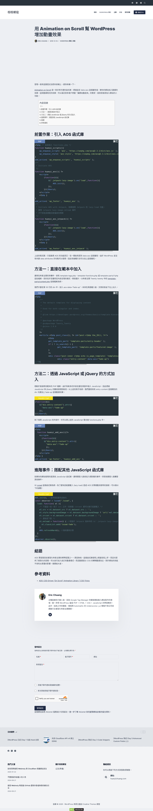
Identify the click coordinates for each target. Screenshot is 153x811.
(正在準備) (59, 769)
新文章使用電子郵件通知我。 (49, 691)
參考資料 (44, 123)
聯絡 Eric (141, 12)
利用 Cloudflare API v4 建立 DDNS (63, 739)
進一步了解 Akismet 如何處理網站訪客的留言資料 (89, 712)
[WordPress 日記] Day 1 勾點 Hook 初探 (23, 740)
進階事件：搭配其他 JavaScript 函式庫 (55, 117)
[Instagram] (141, 3)
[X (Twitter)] (136, 3)
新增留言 (40, 664)
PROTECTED (79, 809)
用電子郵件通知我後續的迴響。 (49, 685)
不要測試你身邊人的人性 (17, 777)
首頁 (95, 12)
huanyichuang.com (118, 778)
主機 (115, 12)
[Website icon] (50, 614)
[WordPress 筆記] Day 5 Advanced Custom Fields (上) (127, 739)
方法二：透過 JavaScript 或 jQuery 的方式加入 (58, 115)
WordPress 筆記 (105, 12)
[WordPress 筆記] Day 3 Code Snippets (94, 740)
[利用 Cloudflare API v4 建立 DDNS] (46, 740)
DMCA (72, 809)
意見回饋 (127, 12)
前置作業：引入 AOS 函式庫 (51, 109)
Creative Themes (89, 804)
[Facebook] (132, 3)
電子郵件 (69, 657)
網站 (95, 657)
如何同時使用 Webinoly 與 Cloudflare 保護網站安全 (27, 769)
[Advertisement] (76, 62)
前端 (120, 12)
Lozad (39, 485)
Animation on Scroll (42, 90)
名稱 (38, 657)
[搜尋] (144, 3)
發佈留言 (40, 708)
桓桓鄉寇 (13, 12)
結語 (42, 120)
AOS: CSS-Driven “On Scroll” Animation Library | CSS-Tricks (64, 581)
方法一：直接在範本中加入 (50, 112)
